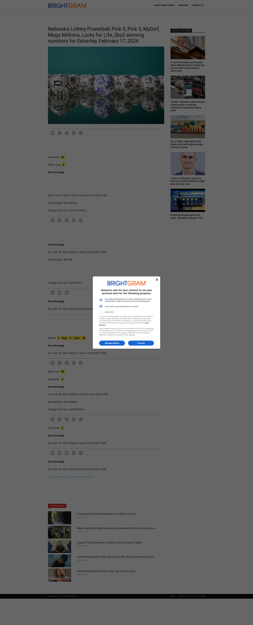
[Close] (157, 279)
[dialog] (126, 312)
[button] (126, 312)
